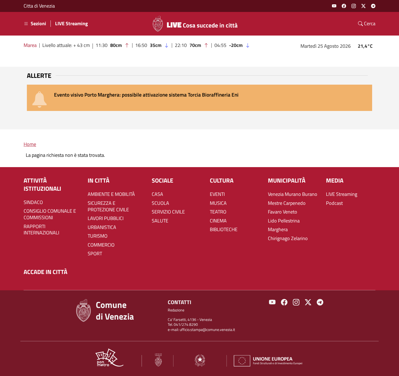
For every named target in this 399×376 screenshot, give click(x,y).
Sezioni (38, 23)
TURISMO (97, 236)
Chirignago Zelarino (288, 238)
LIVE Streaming (71, 23)
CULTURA (221, 180)
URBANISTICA (102, 227)
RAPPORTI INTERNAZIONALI (41, 229)
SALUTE (160, 221)
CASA (157, 194)
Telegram (373, 6)
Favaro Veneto (282, 212)
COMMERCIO (101, 245)
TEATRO (218, 212)
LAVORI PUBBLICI (105, 218)
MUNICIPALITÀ (286, 180)
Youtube (334, 6)
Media (334, 180)
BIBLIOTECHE (223, 229)
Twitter (363, 6)
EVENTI (217, 194)
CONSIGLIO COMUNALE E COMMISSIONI (50, 214)
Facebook (344, 6)
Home (30, 144)
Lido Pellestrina (284, 221)
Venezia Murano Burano (292, 194)
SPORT (95, 253)
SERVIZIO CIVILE (168, 212)
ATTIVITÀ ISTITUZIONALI (42, 185)
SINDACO (33, 202)
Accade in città (45, 272)
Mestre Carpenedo (287, 203)
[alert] (199, 98)
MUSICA (218, 203)
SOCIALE (162, 180)
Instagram (354, 6)
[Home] (197, 23)
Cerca (369, 23)
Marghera (278, 229)
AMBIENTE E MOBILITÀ (111, 194)
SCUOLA (160, 203)
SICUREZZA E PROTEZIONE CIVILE (108, 206)
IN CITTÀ (98, 180)
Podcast (334, 203)
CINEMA (218, 221)
